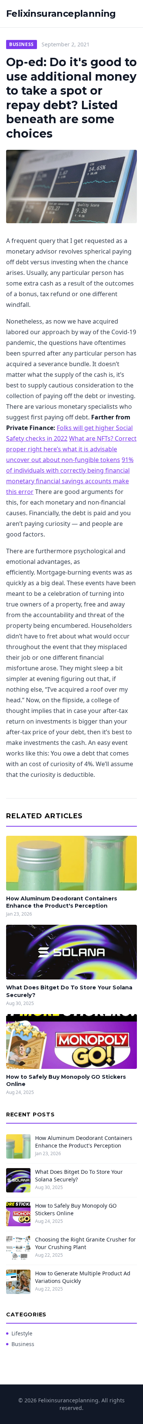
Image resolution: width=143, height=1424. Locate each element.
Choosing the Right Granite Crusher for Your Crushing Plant (85, 1243)
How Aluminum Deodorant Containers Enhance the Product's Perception (61, 902)
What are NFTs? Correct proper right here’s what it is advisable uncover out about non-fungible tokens (71, 449)
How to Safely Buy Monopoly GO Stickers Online (76, 1209)
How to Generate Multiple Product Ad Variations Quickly (82, 1277)
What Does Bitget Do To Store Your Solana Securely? (79, 1175)
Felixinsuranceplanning (61, 13)
